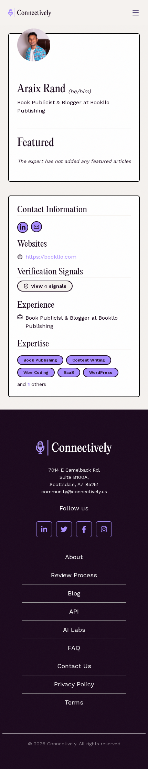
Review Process (74, 575)
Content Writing (88, 360)
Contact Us (74, 666)
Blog (74, 593)
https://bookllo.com (50, 256)
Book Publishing (40, 360)
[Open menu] (135, 13)
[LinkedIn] (44, 529)
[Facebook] (84, 529)
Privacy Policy (74, 684)
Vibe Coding (36, 372)
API (74, 611)
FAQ (74, 647)
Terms (74, 702)
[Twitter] (64, 529)
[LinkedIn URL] (22, 227)
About (74, 556)
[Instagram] (104, 529)
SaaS (69, 372)
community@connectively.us (74, 491)
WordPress (100, 372)
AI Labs (74, 629)
